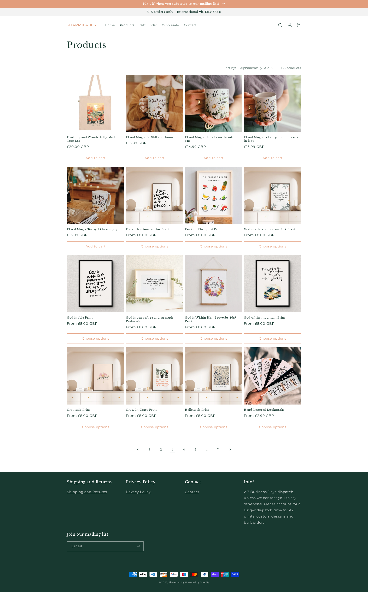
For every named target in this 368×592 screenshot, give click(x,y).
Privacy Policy (138, 492)
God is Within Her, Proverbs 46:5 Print (210, 319)
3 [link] (172, 449)
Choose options (154, 246)
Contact (192, 492)
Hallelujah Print (197, 410)
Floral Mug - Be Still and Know (150, 137)
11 (218, 449)
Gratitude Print (78, 410)
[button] (280, 25)
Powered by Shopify (197, 582)
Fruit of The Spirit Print (203, 229)
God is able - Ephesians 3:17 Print (269, 229)
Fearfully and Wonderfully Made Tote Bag (91, 139)
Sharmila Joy (176, 582)
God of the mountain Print (264, 317)
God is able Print (80, 317)
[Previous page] (138, 449)
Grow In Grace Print (141, 410)
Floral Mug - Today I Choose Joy (92, 229)
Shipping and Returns (87, 492)
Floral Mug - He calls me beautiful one (211, 139)
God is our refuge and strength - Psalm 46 (151, 319)
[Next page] (230, 449)
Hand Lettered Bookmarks (264, 410)
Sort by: (230, 68)
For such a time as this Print (147, 229)
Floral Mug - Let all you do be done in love (271, 139)
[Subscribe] (138, 546)
